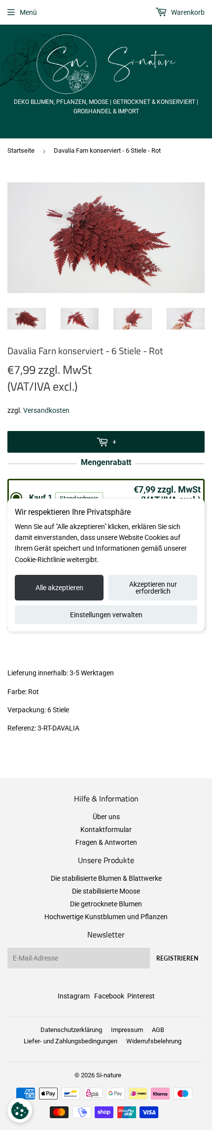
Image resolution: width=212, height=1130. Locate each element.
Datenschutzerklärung (71, 1029)
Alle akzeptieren (59, 588)
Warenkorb (187, 12)
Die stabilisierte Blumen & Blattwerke (106, 878)
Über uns (106, 817)
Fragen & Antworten (106, 842)
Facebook (109, 996)
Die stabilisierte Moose (106, 891)
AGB (158, 1029)
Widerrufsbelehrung (153, 1041)
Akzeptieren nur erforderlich (153, 587)
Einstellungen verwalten (106, 615)
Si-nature (108, 1075)
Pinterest (141, 996)
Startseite (21, 150)
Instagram (74, 996)
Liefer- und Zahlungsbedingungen (70, 1041)
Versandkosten (46, 410)
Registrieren (177, 958)
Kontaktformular (106, 829)
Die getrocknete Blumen (106, 904)
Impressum (127, 1029)
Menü (28, 12)
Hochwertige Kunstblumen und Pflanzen (106, 917)
